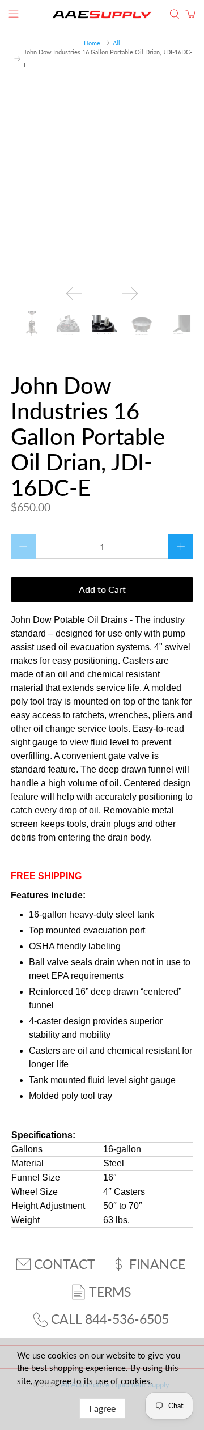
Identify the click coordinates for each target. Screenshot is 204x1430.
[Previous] (74, 293)
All (116, 43)
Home (92, 43)
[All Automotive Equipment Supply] (102, 14)
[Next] (129, 293)
